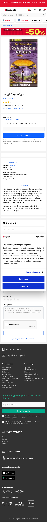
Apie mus (27, 367)
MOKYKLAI (24, 20)
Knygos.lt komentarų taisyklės (24, 339)
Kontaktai (27, 376)
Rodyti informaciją (33, 272)
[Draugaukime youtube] (17, 492)
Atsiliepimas (7, 305)
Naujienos (36, 20)
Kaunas (4, 439)
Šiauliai (4, 443)
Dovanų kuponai (7, 383)
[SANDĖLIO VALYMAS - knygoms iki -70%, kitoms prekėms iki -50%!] (23, 31)
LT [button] (31, 10)
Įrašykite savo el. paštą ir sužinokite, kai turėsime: (20, 123)
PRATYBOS (9, 20)
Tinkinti (22, 286)
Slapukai (27, 372)
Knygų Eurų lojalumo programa (20, 458)
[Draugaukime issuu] (21, 492)
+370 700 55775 (13, 349)
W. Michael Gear (14, 163)
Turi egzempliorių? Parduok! (12, 119)
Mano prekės (6, 374)
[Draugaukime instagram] (8, 492)
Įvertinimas (7, 297)
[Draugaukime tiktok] (13, 492)
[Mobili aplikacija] (8, 478)
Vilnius (4, 437)
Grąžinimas (6, 372)
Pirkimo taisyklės (30, 370)
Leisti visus (23, 279)
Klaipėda (5, 441)
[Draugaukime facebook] (3, 492)
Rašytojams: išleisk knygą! (33, 378)
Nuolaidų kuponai (8, 387)
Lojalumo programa (9, 385)
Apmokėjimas (6, 367)
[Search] (44, 14)
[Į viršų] (42, 509)
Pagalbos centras (8, 376)
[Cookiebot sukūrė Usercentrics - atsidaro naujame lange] (34, 237)
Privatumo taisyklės (31, 374)
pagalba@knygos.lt (16, 355)
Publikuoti (23, 333)
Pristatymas (6, 370)
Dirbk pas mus (29, 381)
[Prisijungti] (39, 10)
